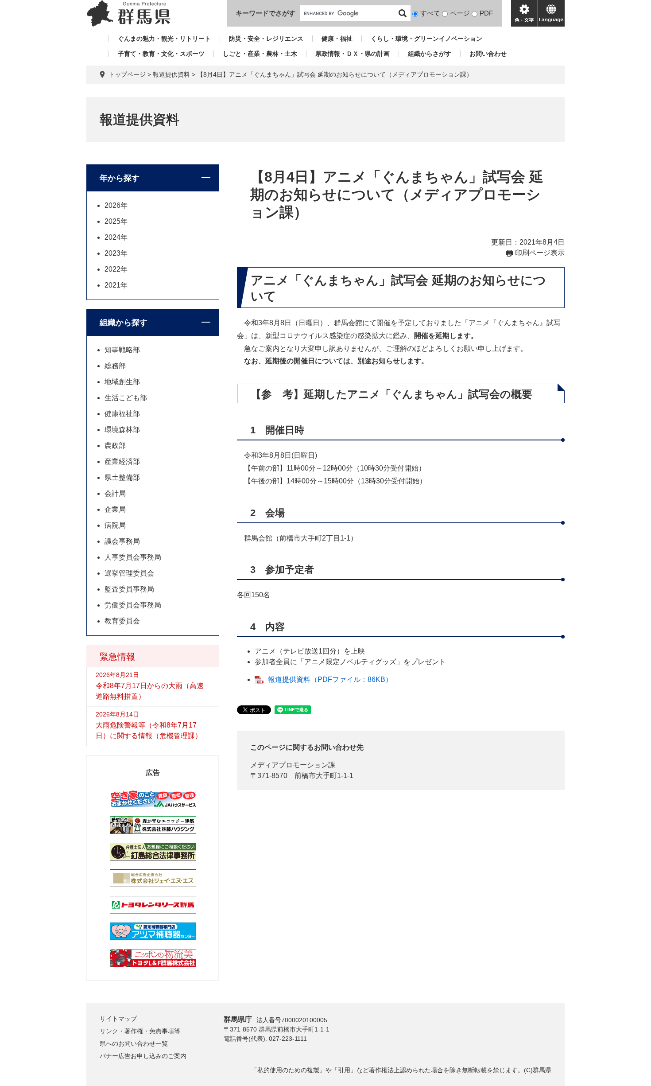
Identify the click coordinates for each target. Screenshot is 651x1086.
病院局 (115, 525)
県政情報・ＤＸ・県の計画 (352, 54)
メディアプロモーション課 (292, 765)
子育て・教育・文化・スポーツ (161, 54)
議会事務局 (122, 541)
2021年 (116, 285)
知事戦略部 (122, 350)
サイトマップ (118, 1018)
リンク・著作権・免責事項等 (140, 1031)
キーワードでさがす (265, 13)
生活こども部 (126, 397)
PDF (486, 13)
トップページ (127, 74)
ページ (460, 13)
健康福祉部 (122, 413)
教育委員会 (122, 621)
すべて (430, 13)
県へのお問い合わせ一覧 (134, 1043)
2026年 (116, 205)
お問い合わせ (488, 54)
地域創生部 (122, 381)
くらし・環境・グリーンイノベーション (426, 38)
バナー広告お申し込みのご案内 (143, 1055)
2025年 (116, 221)
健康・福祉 (337, 38)
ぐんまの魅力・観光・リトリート (164, 38)
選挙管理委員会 (129, 573)
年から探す (120, 178)
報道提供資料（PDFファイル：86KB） (330, 679)
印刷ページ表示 (540, 253)
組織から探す (123, 322)
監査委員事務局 (129, 589)
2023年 (116, 253)
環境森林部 (122, 429)
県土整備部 (122, 477)
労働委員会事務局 (133, 605)
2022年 (116, 269)
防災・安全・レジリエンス (266, 38)
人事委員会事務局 (133, 557)
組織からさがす (429, 54)
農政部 (115, 445)
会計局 (115, 493)
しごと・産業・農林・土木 (260, 54)
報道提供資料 (171, 74)
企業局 (115, 509)
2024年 (116, 237)
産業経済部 (122, 461)
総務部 (115, 366)
